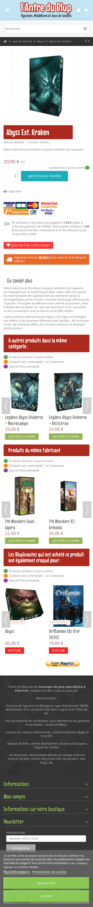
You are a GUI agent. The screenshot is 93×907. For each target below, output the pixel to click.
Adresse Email (15, 833)
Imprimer (14, 191)
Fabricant (9, 142)
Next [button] (87, 405)
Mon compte (14, 796)
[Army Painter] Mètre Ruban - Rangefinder (67, 607)
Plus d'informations (17, 872)
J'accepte (46, 896)
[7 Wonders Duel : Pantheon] (24, 606)
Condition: (33, 142)
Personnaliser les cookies (49, 872)
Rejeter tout (46, 883)
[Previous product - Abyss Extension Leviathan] (86, 41)
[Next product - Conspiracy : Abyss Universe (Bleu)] (88, 41)
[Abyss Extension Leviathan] (68, 392)
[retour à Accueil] (5, 41)
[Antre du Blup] (46, 10)
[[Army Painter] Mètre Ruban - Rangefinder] (68, 592)
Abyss (9, 417)
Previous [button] (6, 405)
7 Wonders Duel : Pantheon (18, 634)
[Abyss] (24, 392)
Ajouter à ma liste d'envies (30, 245)
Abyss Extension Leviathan (62, 420)
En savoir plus (19, 281)
